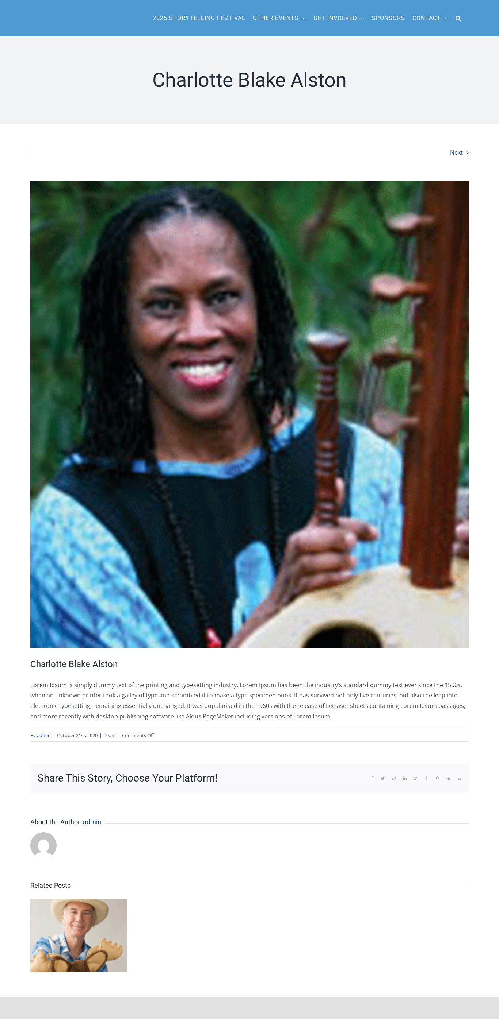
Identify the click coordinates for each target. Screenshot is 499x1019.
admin (44, 735)
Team (110, 735)
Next (456, 152)
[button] (458, 18)
